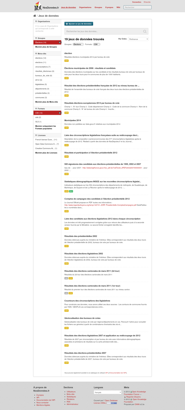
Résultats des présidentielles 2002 (80, 236)
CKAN (137, 404)
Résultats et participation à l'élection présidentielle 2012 (90, 152)
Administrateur (72, 404)
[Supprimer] (82, 44)
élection (68, 53)
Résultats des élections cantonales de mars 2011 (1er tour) (92, 285)
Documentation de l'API (118, 373)
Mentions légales (43, 405)
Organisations (85, 7)
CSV (66, 61)
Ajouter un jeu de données (79, 23)
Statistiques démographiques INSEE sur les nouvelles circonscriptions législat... (102, 181)
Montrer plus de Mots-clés (46, 102)
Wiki (118, 7)
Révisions (70, 399)
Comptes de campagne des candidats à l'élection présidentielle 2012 (97, 198)
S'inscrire (147, 2)
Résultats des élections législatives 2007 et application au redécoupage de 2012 (102, 335)
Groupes (98, 7)
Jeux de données (68, 7)
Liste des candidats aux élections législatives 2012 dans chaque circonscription (102, 218)
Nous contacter (42, 402)
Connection (136, 2)
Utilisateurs (71, 391)
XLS (71, 191)
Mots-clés (70, 394)
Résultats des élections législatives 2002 (83, 253)
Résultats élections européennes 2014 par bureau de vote (91, 103)
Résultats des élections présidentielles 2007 (85, 352)
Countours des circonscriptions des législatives (87, 300)
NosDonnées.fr (51, 7)
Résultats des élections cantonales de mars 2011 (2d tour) (92, 270)
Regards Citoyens (133, 396)
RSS (68, 401)
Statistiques (71, 396)
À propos (109, 7)
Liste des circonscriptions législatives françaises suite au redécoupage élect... (101, 135)
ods (66, 278)
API (106, 373)
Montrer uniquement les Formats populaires (45, 127)
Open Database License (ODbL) (106, 401)
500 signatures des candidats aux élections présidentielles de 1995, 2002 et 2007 (102, 164)
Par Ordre (122, 38)
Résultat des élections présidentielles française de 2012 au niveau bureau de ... (101, 85)
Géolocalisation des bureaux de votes (82, 318)
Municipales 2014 (72, 120)
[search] (144, 31)
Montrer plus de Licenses (46, 152)
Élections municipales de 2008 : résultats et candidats (90, 68)
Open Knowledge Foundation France (135, 392)
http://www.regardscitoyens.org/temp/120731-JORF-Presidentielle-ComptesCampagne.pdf (100, 205)
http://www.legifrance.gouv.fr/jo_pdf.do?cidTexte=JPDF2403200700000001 (112, 167)
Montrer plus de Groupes (46, 46)
